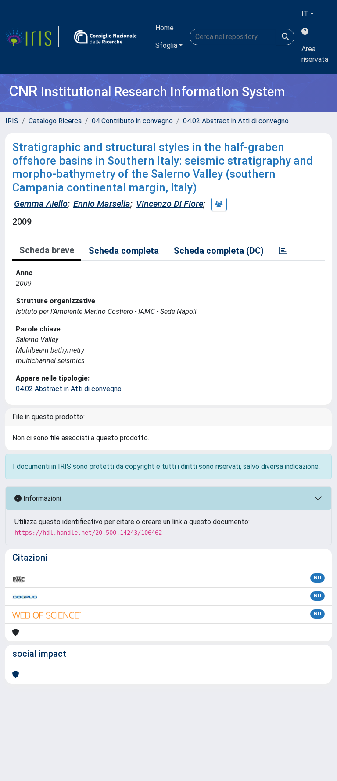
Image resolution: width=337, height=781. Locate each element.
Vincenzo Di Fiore (169, 203)
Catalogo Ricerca (55, 121)
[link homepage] (32, 36)
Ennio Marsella (101, 203)
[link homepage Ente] (105, 36)
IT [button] (304, 14)
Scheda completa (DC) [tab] (219, 250)
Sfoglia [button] (166, 45)
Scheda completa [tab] (124, 250)
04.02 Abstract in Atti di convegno (236, 121)
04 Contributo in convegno (132, 121)
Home (164, 28)
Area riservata (314, 54)
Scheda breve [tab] (46, 250)
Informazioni (41, 498)
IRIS (11, 121)
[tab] (283, 250)
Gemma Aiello (41, 203)
